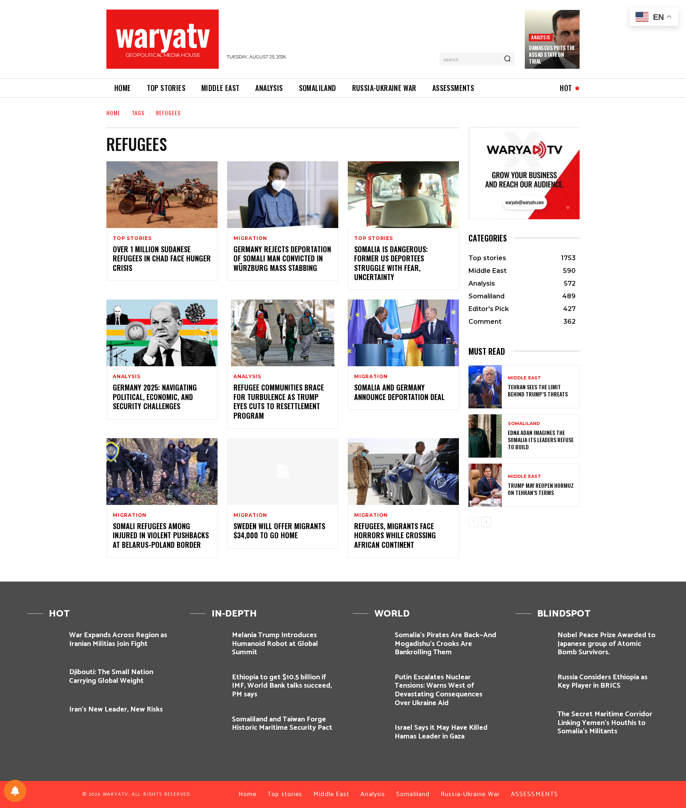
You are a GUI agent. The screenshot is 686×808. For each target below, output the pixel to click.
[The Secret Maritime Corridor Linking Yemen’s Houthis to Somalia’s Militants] (533, 720)
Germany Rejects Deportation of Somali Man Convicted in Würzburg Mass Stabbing (282, 258)
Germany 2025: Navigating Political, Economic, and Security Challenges (155, 396)
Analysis (540, 37)
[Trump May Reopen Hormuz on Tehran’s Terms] (485, 485)
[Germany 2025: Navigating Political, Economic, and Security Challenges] (162, 333)
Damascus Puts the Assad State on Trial (552, 54)
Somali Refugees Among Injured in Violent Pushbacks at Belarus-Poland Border (161, 535)
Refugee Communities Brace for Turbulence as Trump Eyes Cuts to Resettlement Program (278, 401)
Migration (250, 238)
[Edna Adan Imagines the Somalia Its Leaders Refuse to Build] (485, 436)
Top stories (132, 238)
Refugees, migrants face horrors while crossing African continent (395, 535)
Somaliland (524, 423)
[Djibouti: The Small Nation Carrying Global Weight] (45, 678)
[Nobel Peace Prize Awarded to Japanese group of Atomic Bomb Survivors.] (533, 641)
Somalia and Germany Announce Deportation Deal (399, 392)
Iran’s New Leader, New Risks (116, 709)
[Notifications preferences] (15, 791)
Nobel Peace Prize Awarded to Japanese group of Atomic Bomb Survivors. (606, 643)
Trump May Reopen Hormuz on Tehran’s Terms (541, 489)
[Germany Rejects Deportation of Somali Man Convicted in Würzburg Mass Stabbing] (282, 194)
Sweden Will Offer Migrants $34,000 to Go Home (279, 530)
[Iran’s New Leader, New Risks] (45, 716)
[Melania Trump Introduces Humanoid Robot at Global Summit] (208, 641)
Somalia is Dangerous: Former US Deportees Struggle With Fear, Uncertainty (391, 263)
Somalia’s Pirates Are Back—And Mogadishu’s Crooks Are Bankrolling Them (445, 643)
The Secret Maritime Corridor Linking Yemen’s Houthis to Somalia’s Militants (604, 722)
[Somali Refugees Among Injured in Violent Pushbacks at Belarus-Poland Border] (162, 471)
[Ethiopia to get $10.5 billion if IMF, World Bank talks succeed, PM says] (208, 683)
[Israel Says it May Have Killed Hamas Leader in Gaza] (371, 734)
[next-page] (486, 522)
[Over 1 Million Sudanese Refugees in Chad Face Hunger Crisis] (162, 194)
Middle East (524, 378)
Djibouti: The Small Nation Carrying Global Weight (111, 676)
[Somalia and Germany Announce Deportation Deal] (403, 333)
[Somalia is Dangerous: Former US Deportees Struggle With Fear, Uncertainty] (403, 194)
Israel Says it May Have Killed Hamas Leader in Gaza (441, 732)
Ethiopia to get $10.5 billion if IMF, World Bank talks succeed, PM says (282, 685)
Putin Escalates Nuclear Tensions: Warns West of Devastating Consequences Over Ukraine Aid (438, 690)
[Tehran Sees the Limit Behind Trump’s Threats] (485, 386)
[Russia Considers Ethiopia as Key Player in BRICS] (533, 683)
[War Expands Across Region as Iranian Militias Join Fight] (45, 641)
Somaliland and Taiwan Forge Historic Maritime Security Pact (282, 723)
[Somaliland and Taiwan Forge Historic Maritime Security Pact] (208, 725)
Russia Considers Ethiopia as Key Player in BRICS (602, 681)
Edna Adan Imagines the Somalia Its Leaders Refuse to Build (541, 439)
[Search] (507, 59)
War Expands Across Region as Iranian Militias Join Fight (118, 639)
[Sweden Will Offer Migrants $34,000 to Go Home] (282, 471)
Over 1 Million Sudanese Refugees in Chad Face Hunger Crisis (162, 258)
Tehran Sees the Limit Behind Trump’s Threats (538, 390)
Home (113, 112)
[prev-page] (473, 522)
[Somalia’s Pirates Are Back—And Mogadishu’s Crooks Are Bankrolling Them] (371, 641)
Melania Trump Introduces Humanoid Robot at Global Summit (275, 643)
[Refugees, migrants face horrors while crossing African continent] (403, 471)
